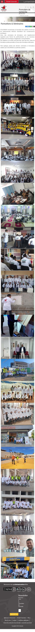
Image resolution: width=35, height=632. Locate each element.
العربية (24, 1)
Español (33, 1)
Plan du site (8, 620)
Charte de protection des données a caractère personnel (17, 623)
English (28, 1)
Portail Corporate (11, 1)
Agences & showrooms (9, 617)
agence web (17, 627)
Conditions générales (23, 620)
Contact (14, 620)
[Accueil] (3, 8)
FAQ (29, 617)
